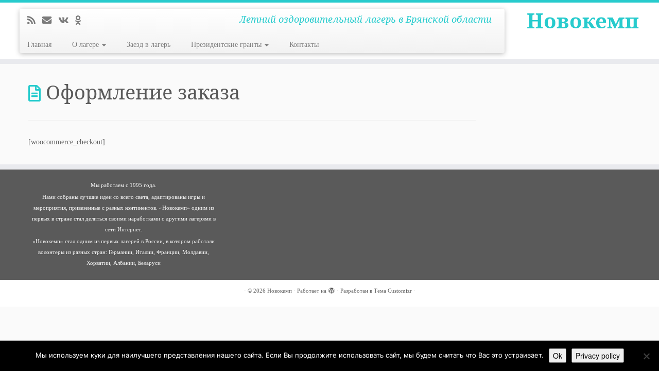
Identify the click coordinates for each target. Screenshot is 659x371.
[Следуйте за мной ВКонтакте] (66, 20)
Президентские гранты (227, 44)
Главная (39, 44)
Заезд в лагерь (148, 44)
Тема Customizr (393, 291)
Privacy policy (598, 355)
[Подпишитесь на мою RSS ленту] (34, 20)
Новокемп (583, 20)
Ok (557, 355)
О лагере (86, 44)
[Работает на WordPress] (331, 289)
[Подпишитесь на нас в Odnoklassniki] (81, 20)
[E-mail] (50, 20)
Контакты (304, 44)
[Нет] (646, 356)
